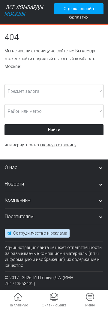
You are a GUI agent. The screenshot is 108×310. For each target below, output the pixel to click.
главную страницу (58, 144)
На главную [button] (18, 305)
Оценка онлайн (79, 8)
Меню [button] (90, 305)
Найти (54, 129)
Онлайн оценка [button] (54, 305)
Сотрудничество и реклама (40, 233)
